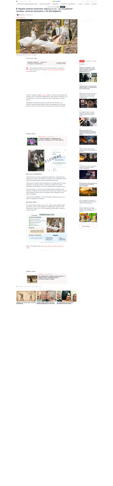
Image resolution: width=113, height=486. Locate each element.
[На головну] (56, 1)
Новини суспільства (42, 136)
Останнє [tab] (82, 61)
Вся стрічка (82, 64)
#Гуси (40, 286)
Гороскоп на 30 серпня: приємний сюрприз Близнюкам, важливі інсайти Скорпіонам (87, 167)
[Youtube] (88, 1)
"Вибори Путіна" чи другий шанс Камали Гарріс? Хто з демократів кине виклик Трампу (88, 87)
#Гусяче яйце (35, 286)
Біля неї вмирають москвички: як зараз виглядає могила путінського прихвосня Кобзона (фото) (88, 202)
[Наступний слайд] (98, 4)
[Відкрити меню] (17, 1)
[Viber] (84, 1)
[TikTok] (93, 1)
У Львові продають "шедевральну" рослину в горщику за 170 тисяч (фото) (50, 139)
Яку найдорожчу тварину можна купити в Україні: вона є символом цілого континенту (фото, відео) (51, 277)
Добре (62, 6)
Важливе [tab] (94, 61)
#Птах (24, 286)
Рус (96, 1)
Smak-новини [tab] (88, 61)
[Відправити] (30, 1)
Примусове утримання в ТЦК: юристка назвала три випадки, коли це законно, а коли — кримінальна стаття (87, 69)
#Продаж (21, 286)
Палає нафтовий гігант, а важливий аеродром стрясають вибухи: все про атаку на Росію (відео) (87, 132)
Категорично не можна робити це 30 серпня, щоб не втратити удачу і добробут (88, 184)
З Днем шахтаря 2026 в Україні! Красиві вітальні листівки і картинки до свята (88, 150)
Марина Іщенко (21, 14)
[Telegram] (86, 1)
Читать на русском (20, 17)
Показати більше (86, 226)
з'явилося (44, 95)
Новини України (41, 274)
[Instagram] (91, 1)
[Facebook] (82, 1)
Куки (58, 6)
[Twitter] (89, 1)
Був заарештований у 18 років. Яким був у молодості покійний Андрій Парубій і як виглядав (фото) (87, 113)
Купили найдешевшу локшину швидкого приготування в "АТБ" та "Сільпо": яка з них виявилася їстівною (87, 209)
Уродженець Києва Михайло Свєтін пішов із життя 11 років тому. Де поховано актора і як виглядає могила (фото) (88, 95)
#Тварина (29, 286)
